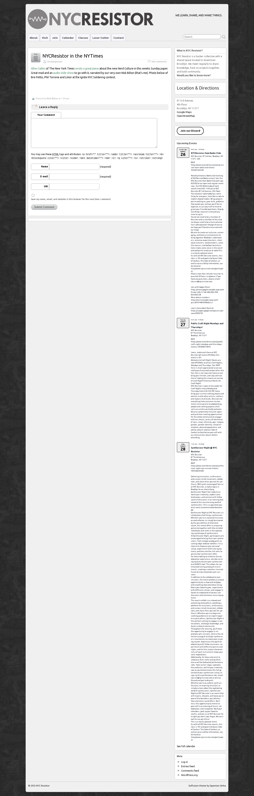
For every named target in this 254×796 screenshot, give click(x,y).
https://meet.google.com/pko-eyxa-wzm (207, 290)
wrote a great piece (87, 68)
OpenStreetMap (186, 116)
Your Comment (46, 115)
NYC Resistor (43, 785)
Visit (45, 37)
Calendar (68, 37)
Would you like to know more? (194, 75)
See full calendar (186, 746)
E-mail (44, 176)
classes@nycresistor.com (201, 282)
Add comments (158, 61)
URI (46, 186)
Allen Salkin (38, 68)
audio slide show (63, 72)
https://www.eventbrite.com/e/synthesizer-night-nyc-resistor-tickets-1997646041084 (207, 468)
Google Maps (184, 112)
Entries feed (188, 766)
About (34, 37)
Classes (83, 37)
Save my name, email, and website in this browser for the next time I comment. (71, 199)
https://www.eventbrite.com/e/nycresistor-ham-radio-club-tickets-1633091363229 (207, 167)
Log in (184, 762)
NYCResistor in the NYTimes (72, 56)
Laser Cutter (100, 37)
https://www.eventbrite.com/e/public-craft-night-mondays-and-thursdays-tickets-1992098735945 (207, 344)
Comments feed (190, 770)
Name (44, 166)
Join (55, 37)
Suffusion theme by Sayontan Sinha (207, 785)
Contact (118, 37)
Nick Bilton (52, 98)
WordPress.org (189, 775)
